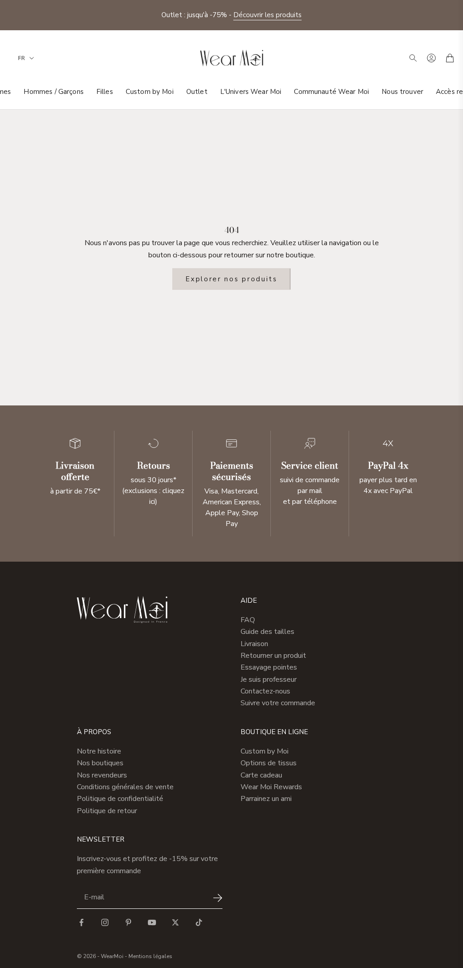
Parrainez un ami (266, 799)
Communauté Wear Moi (331, 91)
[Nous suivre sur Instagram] (104, 922)
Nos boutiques (100, 763)
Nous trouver (402, 91)
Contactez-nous (265, 691)
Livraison (254, 644)
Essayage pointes (269, 667)
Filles (104, 91)
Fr (21, 58)
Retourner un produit (273, 656)
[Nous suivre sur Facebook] (81, 922)
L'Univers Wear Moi (251, 91)
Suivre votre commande (278, 703)
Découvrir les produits (267, 14)
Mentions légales (150, 956)
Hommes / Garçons (53, 91)
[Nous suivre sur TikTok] (198, 922)
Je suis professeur (269, 679)
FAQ (248, 620)
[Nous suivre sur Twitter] (175, 922)
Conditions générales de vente (125, 787)
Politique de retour (107, 811)
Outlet (197, 91)
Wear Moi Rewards (271, 787)
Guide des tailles (267, 632)
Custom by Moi (150, 91)
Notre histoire (99, 751)
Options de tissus (269, 763)
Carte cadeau (261, 775)
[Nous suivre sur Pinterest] (128, 922)
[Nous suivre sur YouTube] (151, 922)
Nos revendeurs (102, 775)
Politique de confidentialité (120, 799)
